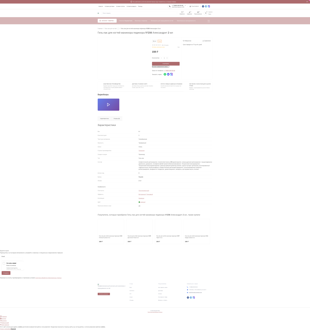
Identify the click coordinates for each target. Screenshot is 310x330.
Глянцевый (149, 194)
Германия (142, 150)
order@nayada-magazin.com (195, 292)
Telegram (206, 6)
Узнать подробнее (5, 329)
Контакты (132, 290)
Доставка (160, 290)
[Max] (209, 6)
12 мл (154, 41)
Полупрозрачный (144, 190)
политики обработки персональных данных (48, 278)
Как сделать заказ (162, 287)
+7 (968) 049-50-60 (177, 5)
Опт (130, 293)
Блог (131, 287)
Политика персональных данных (155, 312)
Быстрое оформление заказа (160, 66)
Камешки (141, 198)
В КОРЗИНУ (166, 63)
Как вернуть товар (162, 297)
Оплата (160, 293)
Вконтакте (203, 6)
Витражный (142, 194)
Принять (13, 329)
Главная (100, 28)
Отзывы (132, 300)
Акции (131, 297)
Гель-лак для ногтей (111, 28)
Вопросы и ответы (162, 300)
